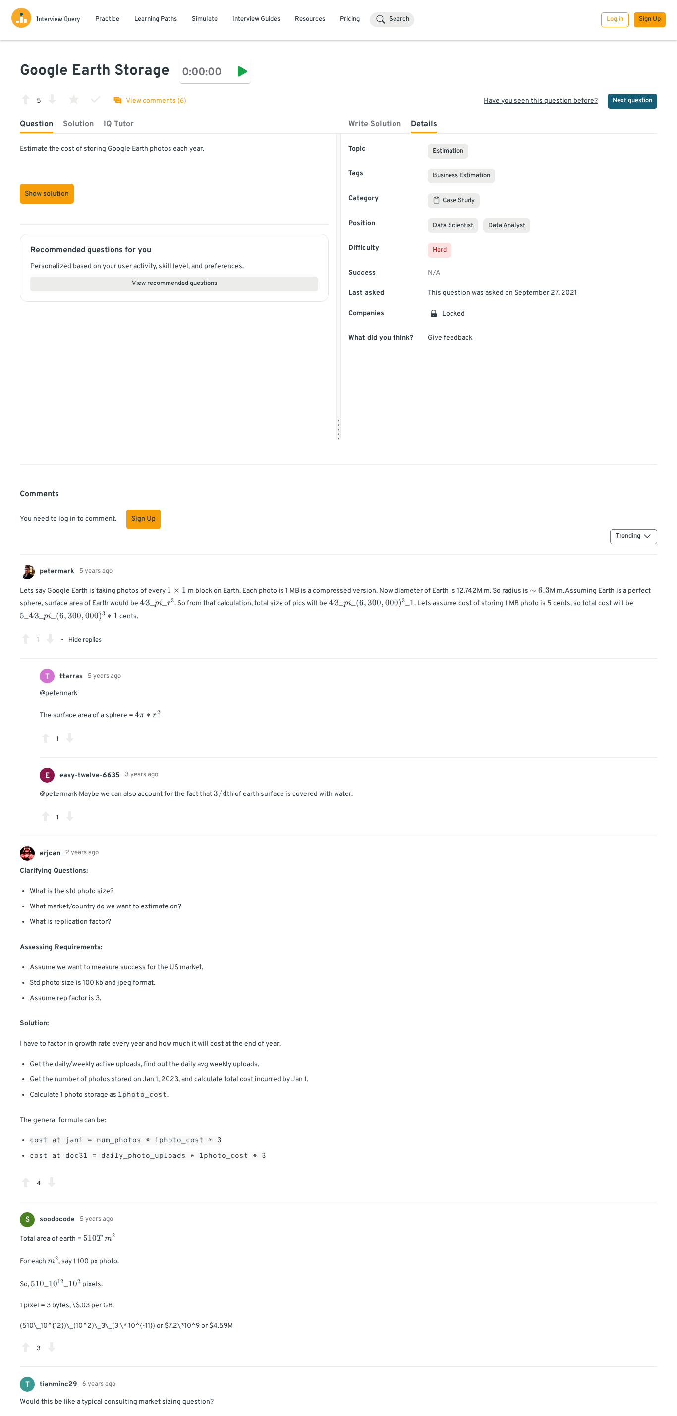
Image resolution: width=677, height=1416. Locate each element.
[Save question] (74, 99)
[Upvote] (26, 99)
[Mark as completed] (96, 99)
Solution (78, 124)
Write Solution (374, 124)
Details (424, 124)
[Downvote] (52, 99)
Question (36, 124)
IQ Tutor (119, 124)
